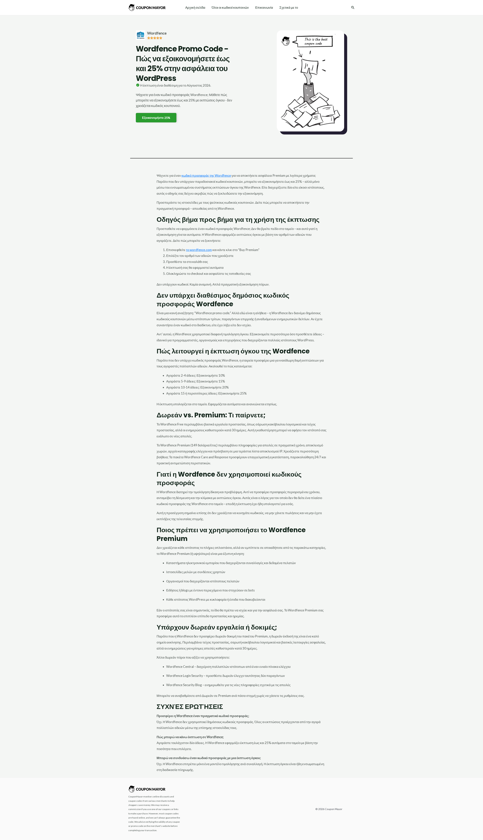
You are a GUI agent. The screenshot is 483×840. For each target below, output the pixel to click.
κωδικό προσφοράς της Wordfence (206, 175)
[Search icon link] (353, 8)
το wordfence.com (199, 250)
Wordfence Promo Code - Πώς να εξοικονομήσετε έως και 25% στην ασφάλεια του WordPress (183, 64)
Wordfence (157, 33)
